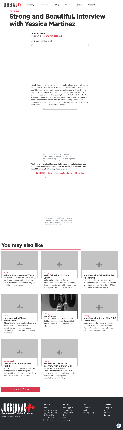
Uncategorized (9, 361)
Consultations (47, 420)
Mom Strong (50, 316)
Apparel (86, 408)
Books (85, 410)
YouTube (107, 410)
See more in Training (20, 389)
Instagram (108, 408)
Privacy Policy (88, 413)
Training (6, 273)
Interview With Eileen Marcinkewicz (15, 319)
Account (91, 5)
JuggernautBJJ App (49, 413)
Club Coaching (48, 417)
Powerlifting (68, 410)
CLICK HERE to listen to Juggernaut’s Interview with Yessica (60, 173)
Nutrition (66, 417)
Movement (67, 420)
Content (44, 5)
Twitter (107, 415)
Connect (107, 404)
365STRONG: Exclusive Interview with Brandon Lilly (58, 364)
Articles (66, 404)
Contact (79, 5)
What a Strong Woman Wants (19, 275)
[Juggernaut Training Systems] (12, 5)
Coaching (30, 5)
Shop (57, 5)
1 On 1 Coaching (48, 415)
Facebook (107, 413)
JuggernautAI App (49, 410)
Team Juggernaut (52, 36)
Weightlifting (68, 413)
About (67, 5)
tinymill (17, 416)
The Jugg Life (68, 408)
